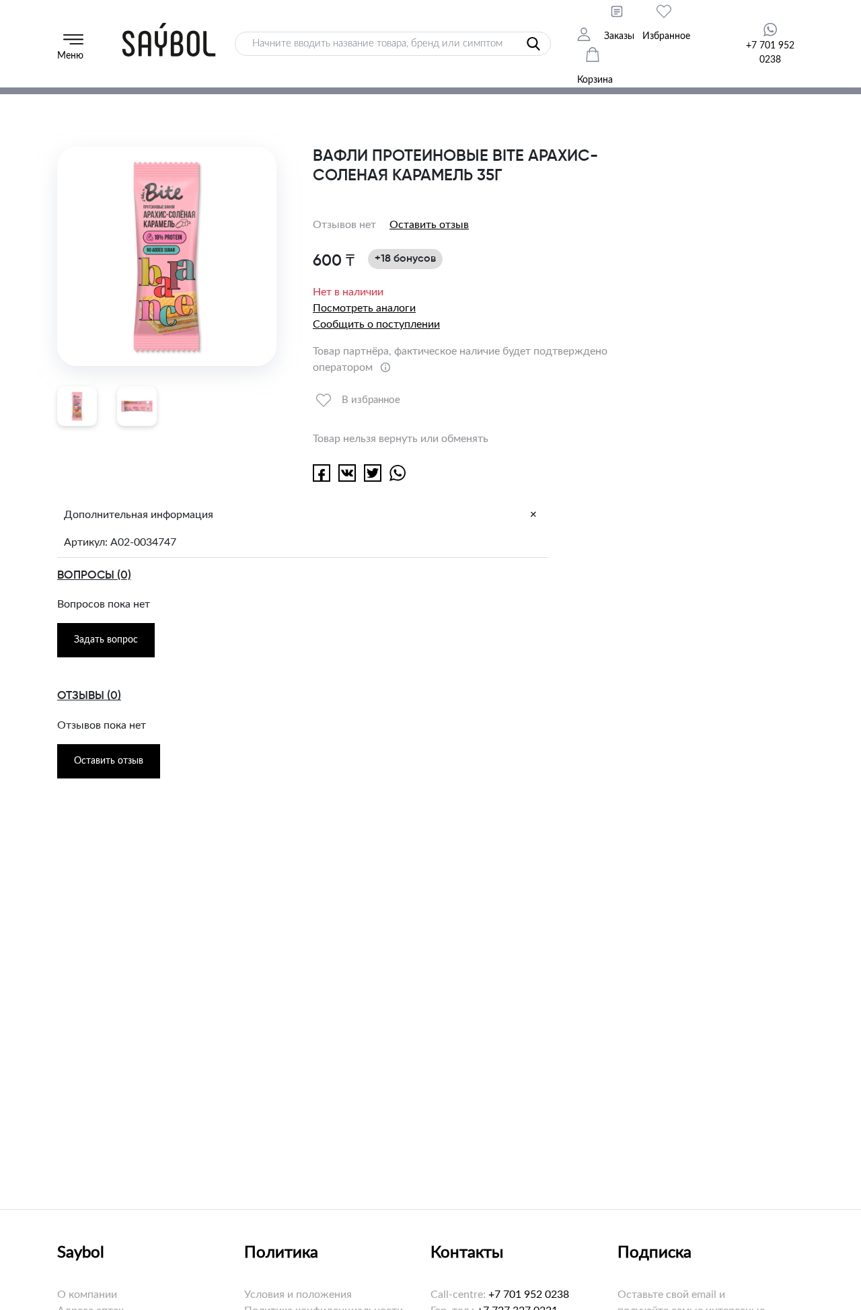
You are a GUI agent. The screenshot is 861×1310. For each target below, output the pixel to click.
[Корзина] (600, 56)
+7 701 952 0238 (528, 1294)
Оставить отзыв (429, 224)
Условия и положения (298, 1294)
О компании (87, 1294)
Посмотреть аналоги (364, 308)
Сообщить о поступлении (376, 324)
